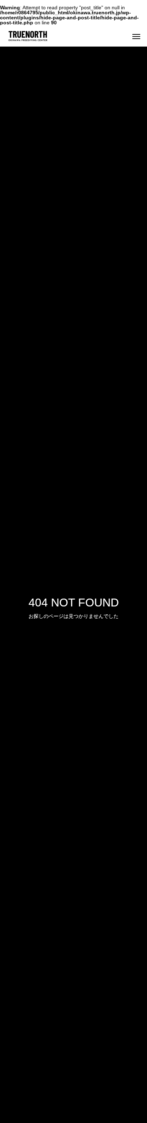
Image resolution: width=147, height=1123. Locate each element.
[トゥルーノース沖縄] (66, 35)
